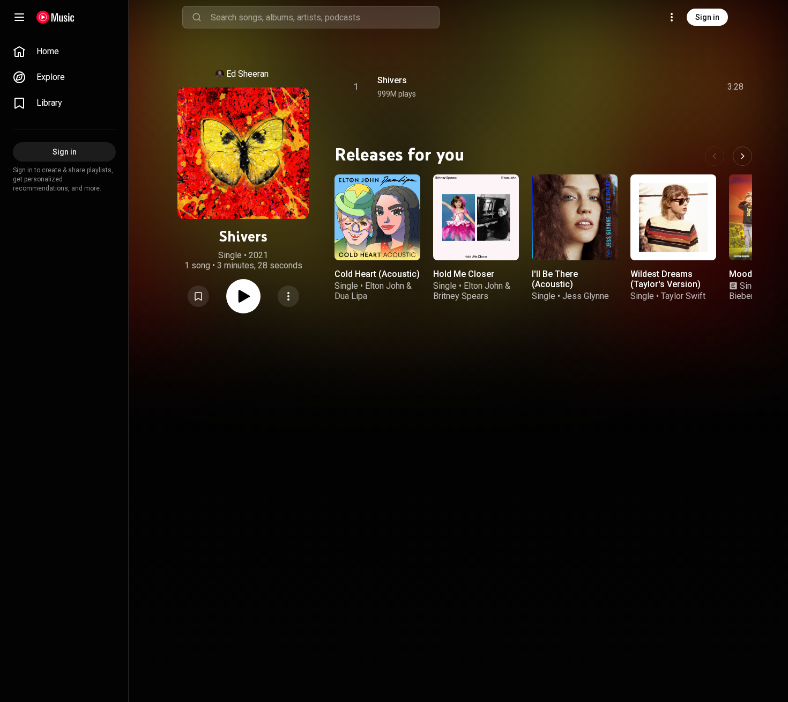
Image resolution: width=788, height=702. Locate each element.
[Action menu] (288, 296)
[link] (64, 51)
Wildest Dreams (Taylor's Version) (665, 279)
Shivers (392, 80)
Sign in (707, 17)
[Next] (742, 156)
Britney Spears (460, 296)
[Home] (55, 17)
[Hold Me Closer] (476, 217)
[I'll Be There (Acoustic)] (575, 217)
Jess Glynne (585, 296)
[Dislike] (675, 87)
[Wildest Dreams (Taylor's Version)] (673, 217)
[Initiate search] (196, 17)
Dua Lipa (350, 296)
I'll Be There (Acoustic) (555, 279)
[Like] (654, 87)
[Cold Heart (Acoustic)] (377, 217)
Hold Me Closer (463, 274)
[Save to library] (198, 296)
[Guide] (19, 17)
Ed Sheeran (247, 74)
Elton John (384, 286)
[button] (198, 296)
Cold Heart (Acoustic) (377, 274)
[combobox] (325, 17)
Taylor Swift (683, 296)
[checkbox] (736, 87)
